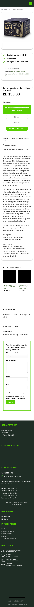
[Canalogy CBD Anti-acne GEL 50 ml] (9, 276)
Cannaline (13, 71)
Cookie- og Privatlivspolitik (17, 601)
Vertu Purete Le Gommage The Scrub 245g (23, 287)
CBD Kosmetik (18, 9)
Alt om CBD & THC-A (8, 538)
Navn (8, 376)
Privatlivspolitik (6, 534)
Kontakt (4, 536)
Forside (4, 9)
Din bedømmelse (12, 353)
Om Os (3, 529)
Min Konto (4, 519)
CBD (10, 9)
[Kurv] (30, 3)
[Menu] (2, 3)
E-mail (8, 384)
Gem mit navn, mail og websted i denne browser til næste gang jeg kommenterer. (15, 395)
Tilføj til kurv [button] (9, 294)
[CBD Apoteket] (16, 3)
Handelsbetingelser (8, 531)
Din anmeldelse (11, 360)
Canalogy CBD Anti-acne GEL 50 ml (9, 287)
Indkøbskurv (5, 516)
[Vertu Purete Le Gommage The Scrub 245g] (24, 276)
